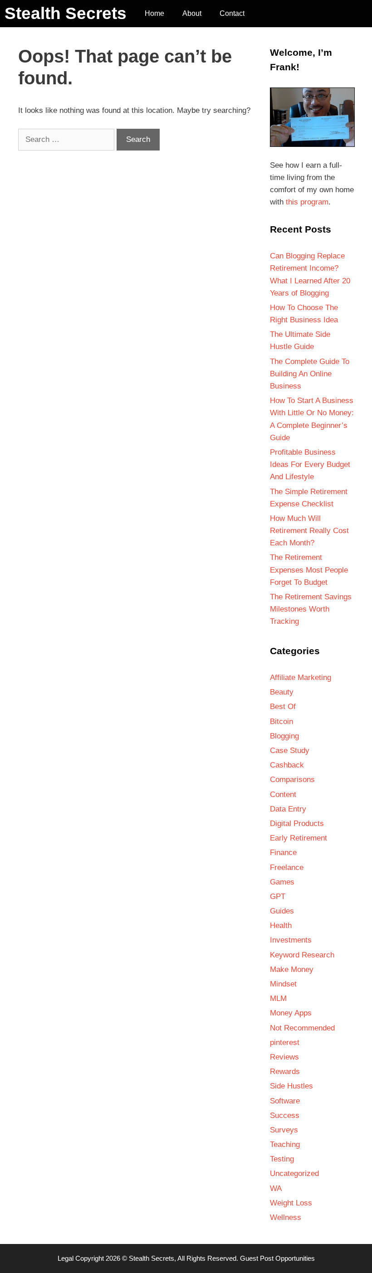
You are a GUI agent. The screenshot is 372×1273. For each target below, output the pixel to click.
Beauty (282, 692)
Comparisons (292, 779)
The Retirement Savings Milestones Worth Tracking (311, 609)
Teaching (285, 1144)
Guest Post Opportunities (277, 1258)
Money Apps (291, 1013)
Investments (291, 940)
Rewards (285, 1071)
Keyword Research (302, 955)
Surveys (284, 1130)
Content (283, 794)
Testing (282, 1159)
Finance (283, 852)
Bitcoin (281, 721)
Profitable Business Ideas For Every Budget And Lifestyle (310, 464)
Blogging (284, 736)
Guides (282, 911)
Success (284, 1115)
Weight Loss (291, 1203)
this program (307, 202)
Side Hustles (291, 1086)
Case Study (289, 750)
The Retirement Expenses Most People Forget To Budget (309, 569)
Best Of (283, 706)
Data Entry (288, 809)
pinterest (284, 1042)
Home (154, 13)
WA (276, 1188)
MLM (278, 998)
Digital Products (297, 823)
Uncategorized (294, 1173)
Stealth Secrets (66, 13)
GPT (277, 896)
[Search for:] (67, 139)
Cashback (287, 765)
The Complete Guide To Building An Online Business (309, 373)
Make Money (291, 969)
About (191, 13)
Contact (232, 13)
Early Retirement (298, 838)
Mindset (283, 984)
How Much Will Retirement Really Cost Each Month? (309, 530)
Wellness (285, 1217)
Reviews (284, 1057)
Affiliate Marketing (300, 677)
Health (281, 925)
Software (285, 1101)
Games (282, 882)
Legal (65, 1258)
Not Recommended (302, 1028)
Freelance (286, 867)
